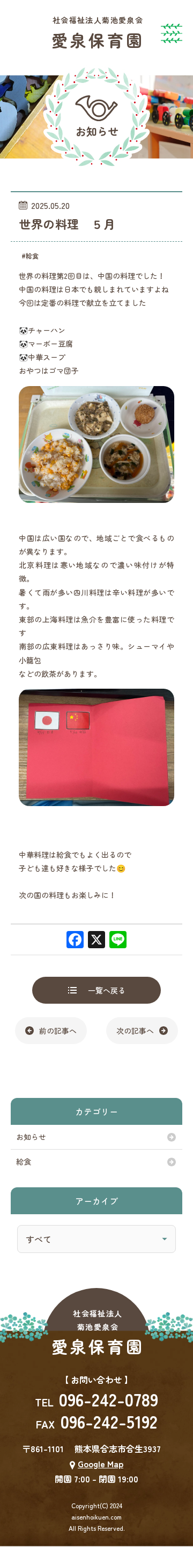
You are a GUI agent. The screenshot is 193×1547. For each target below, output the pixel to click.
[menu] (177, 27)
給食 (23, 1161)
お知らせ (31, 1136)
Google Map (100, 1463)
